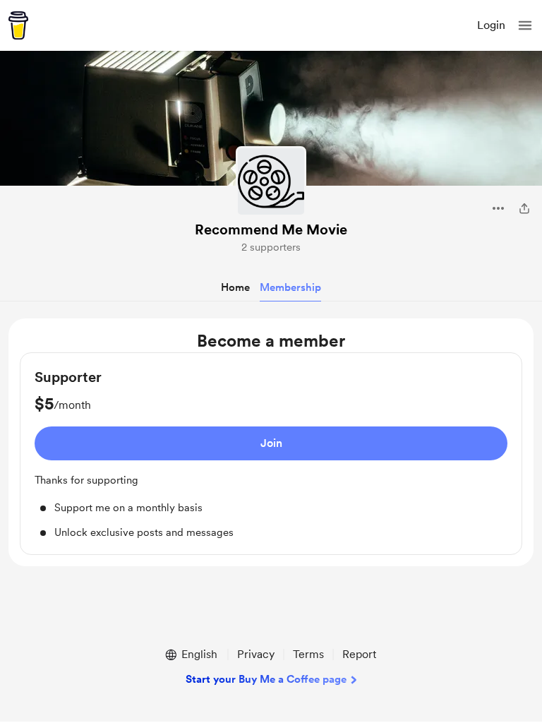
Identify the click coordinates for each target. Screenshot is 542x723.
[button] (525, 25)
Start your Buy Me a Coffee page (266, 679)
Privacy (256, 654)
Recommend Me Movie (271, 229)
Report (359, 654)
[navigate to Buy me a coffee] (18, 25)
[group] (271, 453)
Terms (308, 654)
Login (491, 25)
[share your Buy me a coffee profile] (524, 208)
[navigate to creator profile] (271, 181)
